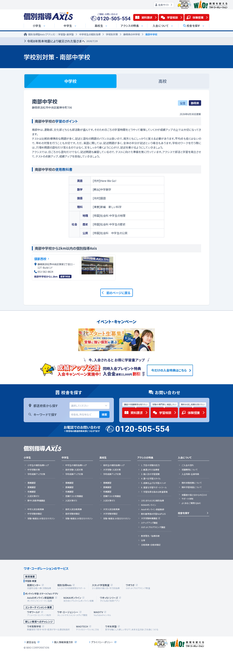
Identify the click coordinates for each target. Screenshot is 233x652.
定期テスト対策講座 (74, 496)
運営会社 (31, 642)
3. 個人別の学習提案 (150, 474)
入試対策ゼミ (33, 496)
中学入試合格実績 (35, 509)
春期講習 (31, 482)
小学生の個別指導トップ (38, 465)
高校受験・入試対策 (74, 469)
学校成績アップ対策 (36, 474)
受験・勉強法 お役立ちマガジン (41, 518)
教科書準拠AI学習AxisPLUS (153, 513)
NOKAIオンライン (148, 505)
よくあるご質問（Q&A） (191, 503)
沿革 (143, 540)
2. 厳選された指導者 (150, 469)
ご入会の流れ (188, 465)
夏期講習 (31, 487)
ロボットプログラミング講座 (153, 527)
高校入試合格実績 (73, 509)
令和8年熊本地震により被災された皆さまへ (62, 41)
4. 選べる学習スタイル (151, 478)
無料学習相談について (192, 487)
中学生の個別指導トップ (76, 465)
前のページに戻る (118, 292)
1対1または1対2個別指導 (152, 500)
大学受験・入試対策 (112, 469)
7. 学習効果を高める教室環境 (154, 491)
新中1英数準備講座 (36, 500)
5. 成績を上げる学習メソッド (153, 483)
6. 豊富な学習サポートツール (154, 487)
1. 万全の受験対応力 (150, 465)
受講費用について (190, 469)
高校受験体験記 (72, 513)
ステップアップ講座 (149, 522)
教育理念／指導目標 (150, 536)
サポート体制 (187, 498)
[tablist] (116, 81)
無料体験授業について (192, 482)
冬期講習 (31, 491)
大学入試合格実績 (111, 509)
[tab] (70, 81)
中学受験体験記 (34, 513)
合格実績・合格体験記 (151, 544)
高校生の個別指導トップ (114, 465)
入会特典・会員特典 (190, 474)
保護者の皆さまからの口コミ (194, 495)
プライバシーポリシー (102, 642)
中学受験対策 (33, 469)
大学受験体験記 (110, 513)
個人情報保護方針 (63, 642)
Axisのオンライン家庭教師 (152, 509)
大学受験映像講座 (149, 518)
